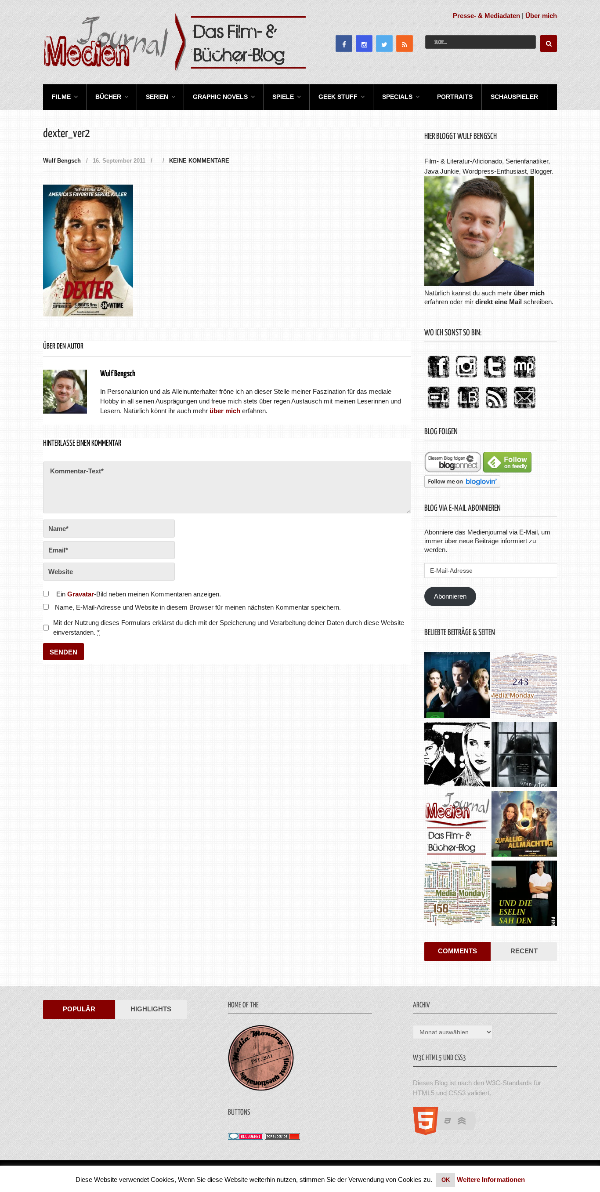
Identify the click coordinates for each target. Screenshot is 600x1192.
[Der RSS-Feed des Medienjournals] (496, 409)
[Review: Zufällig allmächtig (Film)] (524, 825)
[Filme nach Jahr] (457, 825)
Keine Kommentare (199, 160)
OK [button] (445, 1180)
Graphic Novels (220, 96)
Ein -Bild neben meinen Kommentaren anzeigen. (138, 594)
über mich (529, 293)
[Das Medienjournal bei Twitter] (495, 378)
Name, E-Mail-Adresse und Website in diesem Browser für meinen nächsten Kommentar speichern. (198, 607)
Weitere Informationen (491, 1179)
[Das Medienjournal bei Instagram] (466, 378)
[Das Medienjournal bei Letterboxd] (438, 409)
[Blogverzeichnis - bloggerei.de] (245, 1137)
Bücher (108, 96)
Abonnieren (450, 596)
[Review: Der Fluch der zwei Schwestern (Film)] (524, 755)
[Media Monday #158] (457, 894)
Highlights (150, 1009)
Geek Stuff (338, 96)
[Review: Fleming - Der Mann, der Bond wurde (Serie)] (457, 686)
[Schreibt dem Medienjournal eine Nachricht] (524, 409)
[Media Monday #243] (524, 686)
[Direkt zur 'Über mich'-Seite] (479, 283)
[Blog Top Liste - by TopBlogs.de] (282, 1137)
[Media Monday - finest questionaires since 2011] (261, 1088)
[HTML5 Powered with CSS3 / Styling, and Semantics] (449, 1132)
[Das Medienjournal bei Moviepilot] (524, 378)
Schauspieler (514, 96)
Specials (397, 96)
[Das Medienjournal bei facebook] (438, 378)
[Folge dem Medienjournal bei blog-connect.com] (452, 470)
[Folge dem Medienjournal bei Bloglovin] (462, 485)
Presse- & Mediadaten (486, 15)
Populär (79, 1009)
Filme (61, 96)
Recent (524, 951)
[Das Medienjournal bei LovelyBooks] (468, 409)
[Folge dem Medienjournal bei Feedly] (507, 470)
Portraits (455, 96)
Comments (457, 951)
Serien (157, 96)
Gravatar (80, 594)
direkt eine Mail (498, 301)
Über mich (541, 15)
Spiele (283, 96)
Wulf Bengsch (62, 160)
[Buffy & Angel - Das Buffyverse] (457, 755)
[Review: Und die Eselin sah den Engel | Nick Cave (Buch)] (524, 894)
